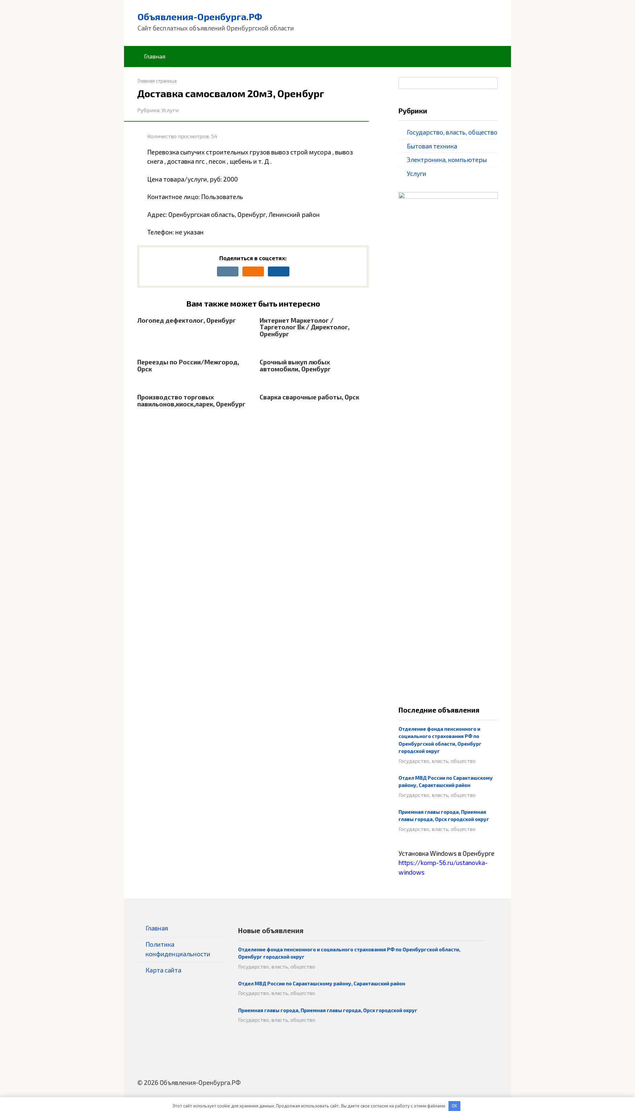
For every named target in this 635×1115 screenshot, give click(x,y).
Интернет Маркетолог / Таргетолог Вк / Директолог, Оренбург (305, 327)
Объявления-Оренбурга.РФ (200, 16)
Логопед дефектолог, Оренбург (186, 320)
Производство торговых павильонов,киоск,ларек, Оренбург (191, 400)
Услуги (170, 110)
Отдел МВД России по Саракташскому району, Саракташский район (321, 983)
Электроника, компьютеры (447, 159)
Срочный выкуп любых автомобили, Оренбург (295, 365)
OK (454, 1105)
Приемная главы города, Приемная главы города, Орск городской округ (327, 1010)
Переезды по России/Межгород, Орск (188, 365)
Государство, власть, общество (452, 132)
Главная (154, 56)
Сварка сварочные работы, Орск (309, 397)
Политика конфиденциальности (178, 949)
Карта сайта (163, 970)
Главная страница (157, 81)
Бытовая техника (432, 146)
